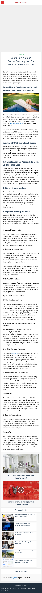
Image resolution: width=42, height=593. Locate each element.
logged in (14, 578)
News (2, 588)
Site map (23, 588)
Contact (14, 588)
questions (14, 353)
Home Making (31, 588)
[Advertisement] (21, 29)
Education (21, 55)
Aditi (18, 68)
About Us (8, 588)
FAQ (18, 588)
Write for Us (4, 590)
